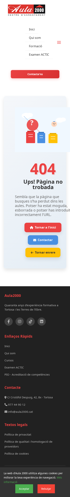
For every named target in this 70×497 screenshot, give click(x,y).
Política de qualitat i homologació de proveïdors (28, 444)
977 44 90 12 (16, 404)
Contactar (45, 240)
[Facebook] (8, 321)
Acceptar (24, 488)
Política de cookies (16, 453)
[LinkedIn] (42, 321)
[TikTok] (31, 321)
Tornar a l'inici (45, 227)
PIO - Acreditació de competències (27, 374)
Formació (35, 46)
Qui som (35, 38)
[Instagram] (19, 321)
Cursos (8, 360)
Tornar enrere (45, 252)
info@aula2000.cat (20, 411)
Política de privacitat (17, 434)
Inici (32, 29)
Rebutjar (46, 488)
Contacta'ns (35, 74)
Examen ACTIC (39, 55)
